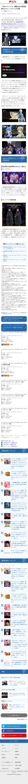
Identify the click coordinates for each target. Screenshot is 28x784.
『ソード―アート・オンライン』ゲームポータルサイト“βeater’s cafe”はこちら (13, 327)
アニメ (16, 748)
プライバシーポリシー (7, 765)
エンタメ (4, 748)
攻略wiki (4, 757)
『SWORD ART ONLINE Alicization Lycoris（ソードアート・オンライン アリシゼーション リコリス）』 (13, 23)
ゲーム (16, 745)
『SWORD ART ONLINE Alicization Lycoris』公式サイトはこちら (13, 319)
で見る (11, 344)
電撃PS (17, 751)
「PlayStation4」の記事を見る (9, 442)
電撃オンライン (5, 435)
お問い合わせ (5, 768)
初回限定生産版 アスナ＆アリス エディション (14, 252)
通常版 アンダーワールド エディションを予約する (14, 256)
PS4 (11, 435)
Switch (3, 754)
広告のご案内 (18, 765)
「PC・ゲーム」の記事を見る (9, 446)
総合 (3, 745)
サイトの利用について (7, 762)
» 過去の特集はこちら (22, 719)
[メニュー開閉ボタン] (25, 2)
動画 (16, 757)
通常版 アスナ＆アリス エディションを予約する (14, 260)
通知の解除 (18, 762)
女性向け (17, 754)
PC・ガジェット (6, 751)
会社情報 (17, 768)
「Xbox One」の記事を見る (9, 444)
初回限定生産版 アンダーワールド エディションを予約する (14, 247)
